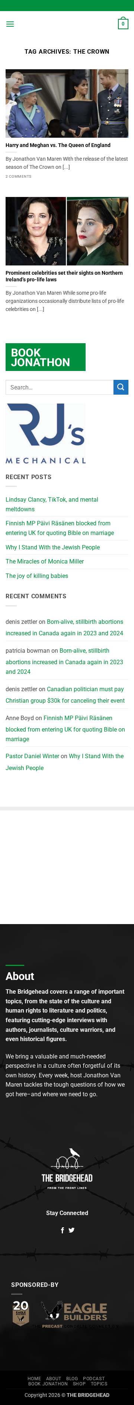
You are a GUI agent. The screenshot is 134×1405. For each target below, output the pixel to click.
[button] (10, 24)
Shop (79, 1383)
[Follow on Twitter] (71, 1230)
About (53, 1378)
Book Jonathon (48, 1383)
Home (34, 1378)
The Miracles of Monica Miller (45, 561)
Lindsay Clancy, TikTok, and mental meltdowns (52, 504)
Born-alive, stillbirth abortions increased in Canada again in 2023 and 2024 (64, 627)
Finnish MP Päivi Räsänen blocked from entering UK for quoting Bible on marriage (60, 528)
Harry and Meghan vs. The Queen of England (58, 145)
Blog (72, 1378)
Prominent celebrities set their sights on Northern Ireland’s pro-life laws (64, 276)
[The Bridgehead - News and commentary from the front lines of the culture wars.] (66, 24)
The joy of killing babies (37, 575)
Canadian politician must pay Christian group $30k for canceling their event (65, 695)
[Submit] (121, 387)
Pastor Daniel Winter (32, 756)
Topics (99, 1383)
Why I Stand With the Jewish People (53, 547)
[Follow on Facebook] (63, 1230)
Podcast (94, 1378)
